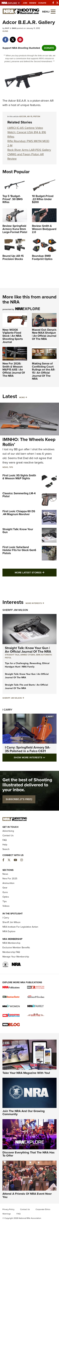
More (22, 397)
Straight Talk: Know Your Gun (17, 530)
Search (6, 849)
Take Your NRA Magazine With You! (26, 1073)
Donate (42, 2)
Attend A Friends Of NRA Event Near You (27, 1195)
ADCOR (22, 116)
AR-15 (29, 116)
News (5, 467)
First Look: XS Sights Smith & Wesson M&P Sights (19, 477)
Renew (32, 2)
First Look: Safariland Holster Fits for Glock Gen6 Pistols (19, 550)
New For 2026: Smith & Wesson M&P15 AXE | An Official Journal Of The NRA (13, 370)
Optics (5, 897)
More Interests (34, 603)
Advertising (8, 831)
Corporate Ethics (43, 1209)
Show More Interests (35, 757)
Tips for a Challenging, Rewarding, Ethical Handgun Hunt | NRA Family (27, 665)
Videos (6, 906)
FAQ (4, 840)
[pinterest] (20, 38)
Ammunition (8, 883)
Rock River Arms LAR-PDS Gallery (29, 150)
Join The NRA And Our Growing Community (23, 1112)
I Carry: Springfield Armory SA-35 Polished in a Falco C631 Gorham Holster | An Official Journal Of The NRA (27, 753)
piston (36, 116)
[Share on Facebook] (5, 38)
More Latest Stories (36, 572)
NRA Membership (11, 943)
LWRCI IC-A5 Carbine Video (25, 128)
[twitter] (12, 38)
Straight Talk (12, 654)
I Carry (7, 709)
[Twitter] (57, 3)
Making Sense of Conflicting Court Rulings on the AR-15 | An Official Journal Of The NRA (43, 371)
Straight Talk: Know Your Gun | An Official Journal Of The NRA (28, 649)
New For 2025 (9, 878)
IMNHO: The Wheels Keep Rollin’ (28, 442)
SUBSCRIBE (19, 799)
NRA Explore (8, 931)
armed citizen (27, 654)
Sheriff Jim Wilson (15, 610)
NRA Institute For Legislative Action (20, 927)
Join (25, 2)
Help (4, 844)
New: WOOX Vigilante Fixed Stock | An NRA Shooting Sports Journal (12, 336)
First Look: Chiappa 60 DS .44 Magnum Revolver (18, 512)
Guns (5, 31)
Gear (4, 887)
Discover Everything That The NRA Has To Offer (28, 1154)
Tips (11, 467)
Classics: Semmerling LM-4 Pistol (19, 495)
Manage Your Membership (15, 956)
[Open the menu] (53, 11)
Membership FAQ (11, 952)
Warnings (6, 1213)
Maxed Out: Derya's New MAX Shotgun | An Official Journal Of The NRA (44, 334)
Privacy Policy (8, 1209)
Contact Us (8, 835)
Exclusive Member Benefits (16, 947)
